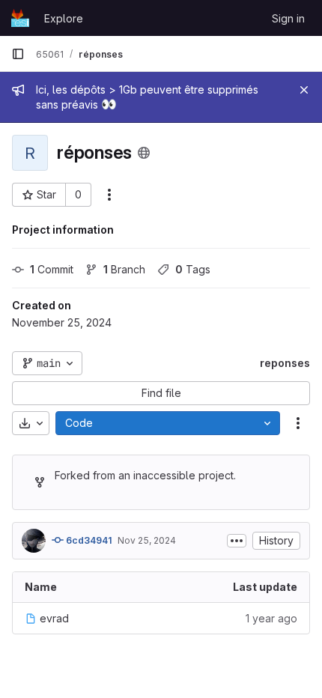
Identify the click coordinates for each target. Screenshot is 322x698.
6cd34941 (88, 540)
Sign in (288, 18)
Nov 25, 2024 (147, 540)
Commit (51, 269)
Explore (63, 18)
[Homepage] (20, 18)
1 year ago (271, 618)
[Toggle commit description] (236, 540)
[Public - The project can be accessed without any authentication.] (144, 153)
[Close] (304, 90)
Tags (192, 269)
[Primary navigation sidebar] (18, 54)
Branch (124, 269)
